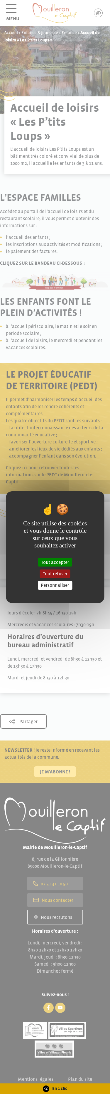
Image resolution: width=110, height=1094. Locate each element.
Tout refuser (55, 573)
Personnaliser (55, 585)
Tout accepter (55, 562)
